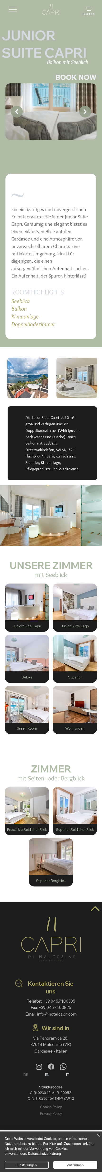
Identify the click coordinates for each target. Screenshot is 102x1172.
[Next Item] (85, 112)
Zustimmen (75, 1165)
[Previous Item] (17, 112)
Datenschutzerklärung (44, 1153)
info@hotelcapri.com (57, 1014)
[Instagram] (39, 1066)
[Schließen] (95, 1138)
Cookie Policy (51, 1107)
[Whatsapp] (63, 1066)
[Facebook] (51, 1066)
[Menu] (13, 9)
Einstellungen (27, 1165)
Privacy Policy (51, 1113)
